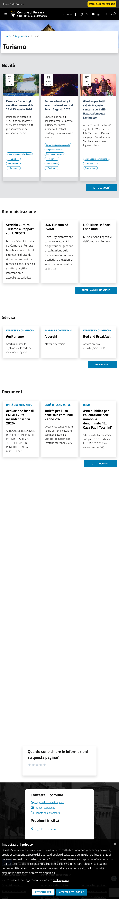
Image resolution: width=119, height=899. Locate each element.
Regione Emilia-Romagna (13, 4)
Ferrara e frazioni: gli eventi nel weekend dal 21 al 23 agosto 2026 (20, 105)
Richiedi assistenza (45, 808)
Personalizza (43, 892)
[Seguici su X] (86, 14)
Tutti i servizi (102, 364)
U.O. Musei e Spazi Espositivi (97, 226)
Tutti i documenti (100, 463)
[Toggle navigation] (6, 13)
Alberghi (51, 336)
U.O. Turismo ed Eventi (56, 226)
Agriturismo (15, 336)
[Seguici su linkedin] (98, 14)
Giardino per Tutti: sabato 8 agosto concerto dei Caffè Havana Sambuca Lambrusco (94, 109)
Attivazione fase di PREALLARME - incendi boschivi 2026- (20, 417)
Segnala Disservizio (45, 829)
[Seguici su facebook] (74, 14)
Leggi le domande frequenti (49, 802)
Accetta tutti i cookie (71, 892)
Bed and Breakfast (97, 336)
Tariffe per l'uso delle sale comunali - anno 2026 (59, 415)
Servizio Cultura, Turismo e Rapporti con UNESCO (20, 229)
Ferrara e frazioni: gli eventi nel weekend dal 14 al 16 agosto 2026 (59, 105)
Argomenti (21, 36)
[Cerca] (114, 14)
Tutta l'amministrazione (96, 290)
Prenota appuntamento (47, 813)
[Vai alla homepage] (14, 14)
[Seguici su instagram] (80, 14)
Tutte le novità (101, 187)
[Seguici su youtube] (92, 14)
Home (8, 36)
